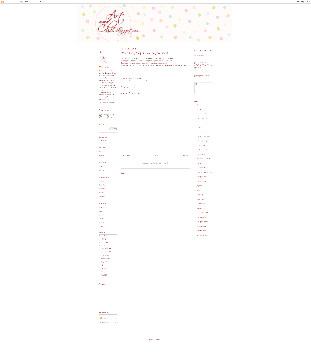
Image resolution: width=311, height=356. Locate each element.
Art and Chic (105, 67)
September (104, 258)
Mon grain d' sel (202, 177)
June (102, 268)
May (102, 272)
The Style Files (201, 217)
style (100, 211)
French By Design (202, 141)
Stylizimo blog (201, 208)
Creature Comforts (203, 123)
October (104, 255)
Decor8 (199, 127)
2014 (103, 236)
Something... (201, 199)
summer (102, 215)
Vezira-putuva (201, 226)
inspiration (102, 189)
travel (101, 218)
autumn (101, 155)
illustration (102, 185)
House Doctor (201, 154)
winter (101, 226)
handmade (142, 81)
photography (103, 204)
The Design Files (202, 213)
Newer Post (126, 155)
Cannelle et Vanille (203, 114)
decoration (102, 162)
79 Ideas (199, 105)
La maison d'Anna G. (203, 168)
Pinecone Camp (202, 181)
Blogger (159, 339)
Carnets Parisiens (202, 118)
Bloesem (200, 109)
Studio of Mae (201, 204)
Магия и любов (202, 235)
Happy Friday (103, 147)
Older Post (185, 155)
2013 (103, 239)
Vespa (148, 81)
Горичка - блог (201, 231)
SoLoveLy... (200, 195)
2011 (103, 246)
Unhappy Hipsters (202, 222)
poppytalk (200, 186)
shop (100, 207)
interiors (101, 192)
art (128, 81)
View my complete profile (107, 102)
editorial (101, 170)
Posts (104, 318)
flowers (101, 174)
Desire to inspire (202, 132)
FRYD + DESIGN (202, 150)
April (102, 275)
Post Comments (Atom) (160, 163)
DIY (100, 144)
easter (101, 166)
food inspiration (104, 177)
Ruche (199, 190)
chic (100, 159)
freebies (101, 181)
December (104, 248)
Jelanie (199, 163)
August (103, 262)
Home (156, 155)
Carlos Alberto (133, 81)
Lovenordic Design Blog (204, 172)
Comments (106, 322)
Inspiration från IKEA (203, 159)
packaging (102, 196)
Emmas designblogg (203, 136)
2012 (103, 242)
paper (101, 200)
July (102, 265)
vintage (101, 222)
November (104, 252)
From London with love (204, 145)
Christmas (102, 140)
